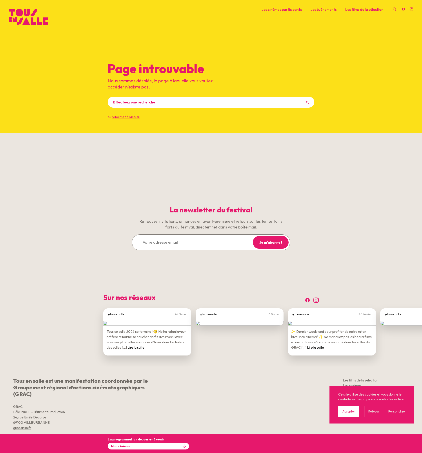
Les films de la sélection (364, 9)
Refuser (373, 411)
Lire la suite (135, 347)
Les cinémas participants (282, 9)
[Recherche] (394, 9)
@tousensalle (116, 314)
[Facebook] (403, 9)
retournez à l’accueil (126, 117)
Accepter (348, 411)
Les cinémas (352, 385)
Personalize (396, 411)
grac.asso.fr (22, 427)
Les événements (324, 9)
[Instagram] (411, 9)
